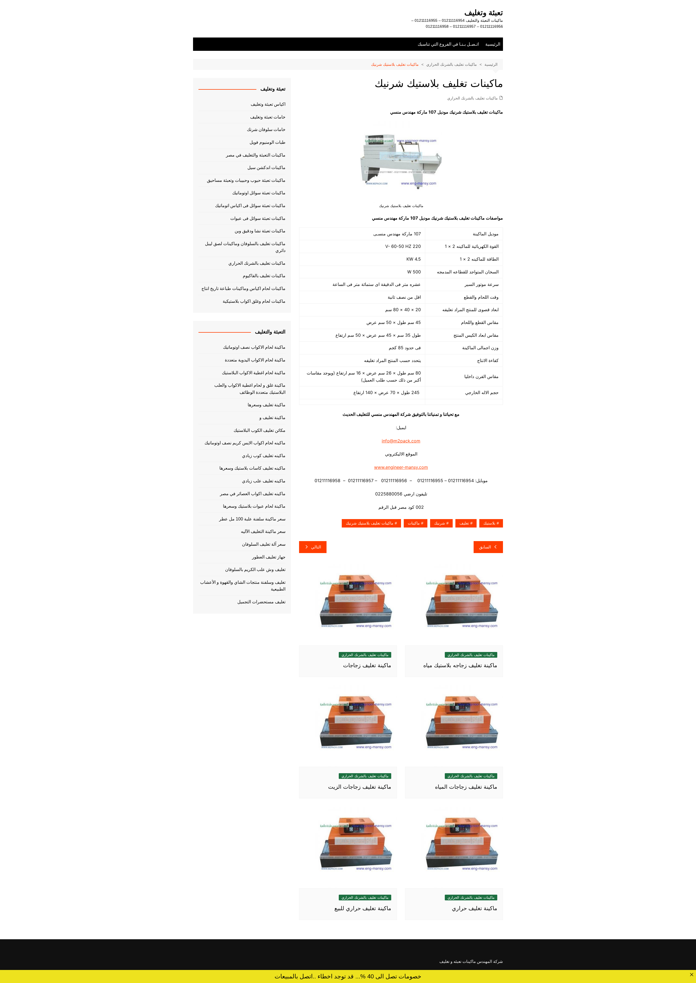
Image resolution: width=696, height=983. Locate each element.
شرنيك (439, 523)
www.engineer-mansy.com (401, 467)
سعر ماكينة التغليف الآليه (263, 531)
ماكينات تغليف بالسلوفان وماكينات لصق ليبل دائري (245, 247)
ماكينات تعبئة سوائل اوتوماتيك (258, 193)
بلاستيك (489, 523)
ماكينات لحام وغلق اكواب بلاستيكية (254, 301)
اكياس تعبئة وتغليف (268, 104)
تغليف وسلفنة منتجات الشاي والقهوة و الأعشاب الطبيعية (242, 586)
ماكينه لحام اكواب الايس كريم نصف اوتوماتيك (244, 443)
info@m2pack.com (401, 441)
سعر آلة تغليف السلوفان (263, 544)
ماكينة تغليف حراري (474, 908)
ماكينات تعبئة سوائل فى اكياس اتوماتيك (250, 205)
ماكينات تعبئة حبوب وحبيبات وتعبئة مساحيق (246, 180)
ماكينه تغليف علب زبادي (263, 481)
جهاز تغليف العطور (268, 557)
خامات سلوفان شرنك (266, 129)
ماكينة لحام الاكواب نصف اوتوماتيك (254, 347)
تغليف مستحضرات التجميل (261, 602)
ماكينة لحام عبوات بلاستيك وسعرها (254, 506)
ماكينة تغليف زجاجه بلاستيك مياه (460, 665)
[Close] (691, 974)
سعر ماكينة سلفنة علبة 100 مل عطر (252, 519)
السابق (485, 547)
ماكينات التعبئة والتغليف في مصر (255, 155)
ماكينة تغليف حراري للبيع (362, 908)
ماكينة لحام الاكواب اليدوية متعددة (255, 360)
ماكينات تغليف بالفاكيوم (264, 275)
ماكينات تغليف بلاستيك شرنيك (369, 523)
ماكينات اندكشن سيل (266, 167)
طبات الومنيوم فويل (267, 142)
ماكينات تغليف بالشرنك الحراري (472, 98)
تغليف (464, 523)
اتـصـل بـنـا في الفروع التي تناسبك (448, 44)
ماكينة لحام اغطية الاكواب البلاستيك (253, 372)
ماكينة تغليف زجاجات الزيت (359, 787)
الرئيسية (492, 44)
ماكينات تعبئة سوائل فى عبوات (257, 218)
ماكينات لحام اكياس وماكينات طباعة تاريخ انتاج (243, 288)
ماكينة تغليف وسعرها (266, 404)
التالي (316, 547)
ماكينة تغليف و (272, 417)
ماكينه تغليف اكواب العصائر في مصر (252, 493)
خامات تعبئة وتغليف (267, 117)
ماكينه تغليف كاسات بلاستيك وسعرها (252, 468)
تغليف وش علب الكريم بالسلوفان (255, 569)
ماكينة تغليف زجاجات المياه (466, 787)
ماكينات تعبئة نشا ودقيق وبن (260, 231)
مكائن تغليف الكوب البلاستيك (259, 430)
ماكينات (414, 523)
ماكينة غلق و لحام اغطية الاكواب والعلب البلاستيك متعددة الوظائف (249, 389)
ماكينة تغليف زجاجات (367, 665)
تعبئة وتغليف (483, 12)
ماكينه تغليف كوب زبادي (263, 455)
